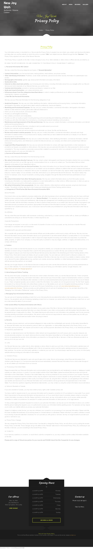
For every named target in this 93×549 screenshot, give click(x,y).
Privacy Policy (51, 533)
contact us (73, 535)
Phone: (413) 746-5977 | (79, 500)
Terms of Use (42, 533)
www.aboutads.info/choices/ (13, 288)
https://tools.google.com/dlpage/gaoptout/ (18, 269)
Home (41, 30)
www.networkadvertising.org (70, 286)
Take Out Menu (79, 507)
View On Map (13, 508)
